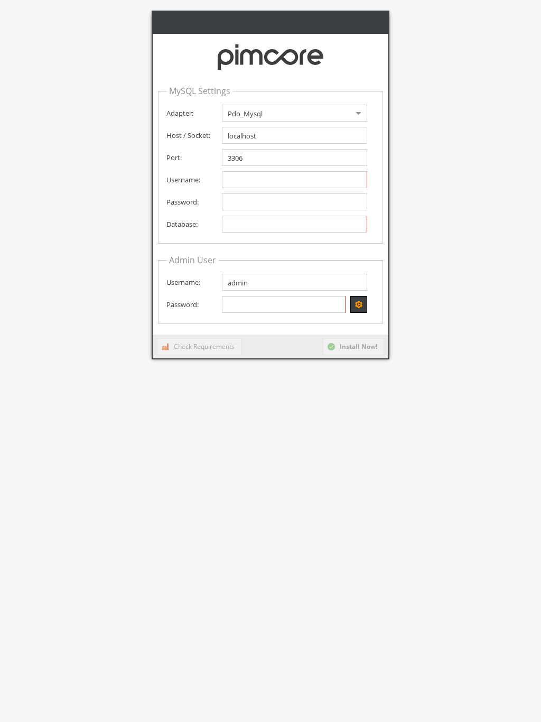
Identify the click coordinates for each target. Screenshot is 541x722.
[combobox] (286, 113)
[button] (358, 304)
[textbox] (294, 135)
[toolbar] (270, 346)
